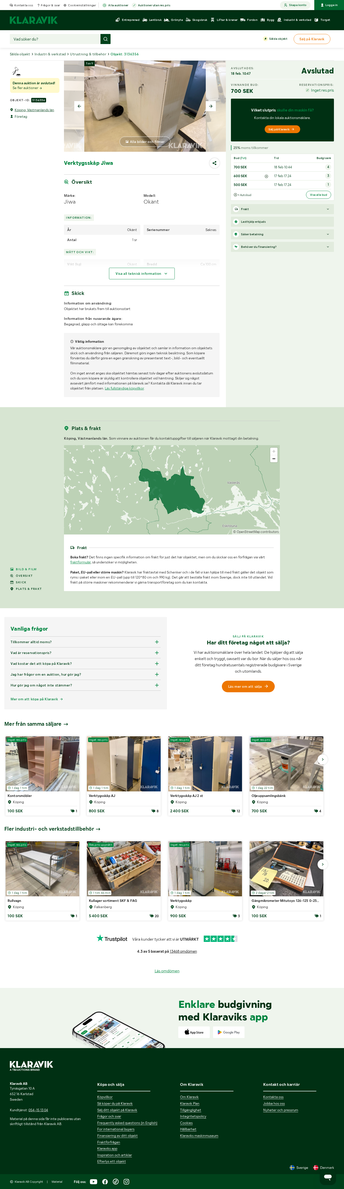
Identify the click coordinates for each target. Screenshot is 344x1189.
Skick (21, 582)
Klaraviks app (107, 1148)
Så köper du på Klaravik (115, 1103)
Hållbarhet (188, 1129)
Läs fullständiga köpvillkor (124, 388)
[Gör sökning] (105, 39)
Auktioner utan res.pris (154, 5)
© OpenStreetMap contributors (256, 532)
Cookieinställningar (82, 5)
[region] (172, 489)
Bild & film (26, 569)
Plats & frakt (29, 589)
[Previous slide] (79, 106)
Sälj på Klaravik (279, 129)
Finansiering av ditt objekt (117, 1136)
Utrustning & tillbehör (88, 54)
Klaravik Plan (189, 1103)
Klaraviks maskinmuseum (199, 1136)
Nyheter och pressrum (280, 1110)
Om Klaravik (189, 1097)
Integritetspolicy (193, 1116)
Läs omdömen (167, 971)
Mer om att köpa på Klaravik (34, 699)
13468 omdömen (183, 951)
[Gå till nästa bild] (323, 759)
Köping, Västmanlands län (34, 110)
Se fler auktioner (26, 88)
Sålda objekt (278, 39)
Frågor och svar (109, 1116)
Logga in (331, 5)
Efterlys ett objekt (111, 1161)
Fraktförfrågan (108, 1142)
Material (57, 1181)
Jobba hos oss (274, 1103)
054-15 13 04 (38, 1110)
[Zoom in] (274, 451)
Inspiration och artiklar (114, 1155)
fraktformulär (80, 562)
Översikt (24, 576)
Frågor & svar (50, 5)
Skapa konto (297, 5)
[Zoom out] (274, 458)
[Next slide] (211, 106)
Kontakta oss (23, 5)
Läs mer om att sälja (245, 686)
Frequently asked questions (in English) (127, 1123)
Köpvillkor (105, 1097)
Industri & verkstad (50, 54)
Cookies (186, 1123)
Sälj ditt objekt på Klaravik (117, 1110)
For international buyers (115, 1129)
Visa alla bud (318, 195)
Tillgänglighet (190, 1110)
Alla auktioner (118, 5)
